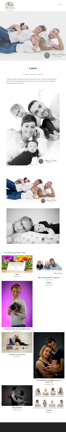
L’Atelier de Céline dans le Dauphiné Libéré (17, 329)
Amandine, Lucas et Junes (17, 354)
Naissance (41, 74)
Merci (17, 274)
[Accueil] (27, 38)
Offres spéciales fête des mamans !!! (49, 277)
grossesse (33, 74)
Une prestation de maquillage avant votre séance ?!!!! (48, 381)
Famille (26, 74)
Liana (37, 38)
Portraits (49, 410)
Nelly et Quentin (17, 407)
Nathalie (48, 282)
